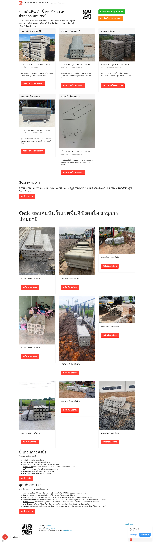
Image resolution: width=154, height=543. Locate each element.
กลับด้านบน (129, 524)
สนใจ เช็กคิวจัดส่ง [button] (30, 287)
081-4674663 (51, 528)
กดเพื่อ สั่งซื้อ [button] (26, 478)
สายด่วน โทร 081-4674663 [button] (110, 18)
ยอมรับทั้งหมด (145, 534)
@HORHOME (48, 526)
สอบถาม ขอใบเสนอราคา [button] (33, 83)
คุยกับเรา (54, 3)
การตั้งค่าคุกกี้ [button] (133, 534)
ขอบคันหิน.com (67, 530)
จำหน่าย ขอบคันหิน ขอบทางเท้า (35, 3)
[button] (87, 14)
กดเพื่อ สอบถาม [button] (27, 196)
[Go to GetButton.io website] (5, 541)
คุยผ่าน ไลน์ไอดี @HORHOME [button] (111, 12)
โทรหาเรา (61, 3)
